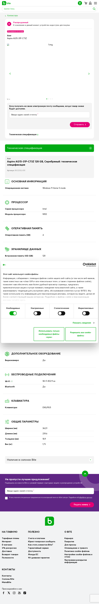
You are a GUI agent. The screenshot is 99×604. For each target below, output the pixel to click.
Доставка (7, 551)
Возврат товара (10, 555)
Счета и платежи (36, 538)
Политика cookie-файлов (76, 551)
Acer (9, 36)
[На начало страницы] (85, 474)
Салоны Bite (8, 579)
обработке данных (85, 497)
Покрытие (69, 542)
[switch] (37, 313)
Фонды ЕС (33, 555)
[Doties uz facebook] (3, 593)
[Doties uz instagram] (14, 593)
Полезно (34, 532)
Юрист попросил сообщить (41, 542)
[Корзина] (85, 3)
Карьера (68, 538)
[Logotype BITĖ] (6, 3)
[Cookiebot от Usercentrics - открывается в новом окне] (84, 265)
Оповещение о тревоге (76, 548)
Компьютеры (12, 15)
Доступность (34, 551)
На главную (9, 532)
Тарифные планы (10, 538)
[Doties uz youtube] (19, 593)
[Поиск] (94, 9)
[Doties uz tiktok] (24, 593)
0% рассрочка (9, 548)
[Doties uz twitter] (8, 593)
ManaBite (90, 3)
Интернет (6, 542)
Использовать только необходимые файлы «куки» (49, 334)
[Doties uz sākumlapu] (49, 521)
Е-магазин (7, 545)
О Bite (68, 532)
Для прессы (70, 545)
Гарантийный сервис (38, 548)
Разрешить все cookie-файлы (80, 334)
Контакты (8, 569)
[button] (81, 3)
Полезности (8, 558)
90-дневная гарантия (39, 558)
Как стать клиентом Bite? (40, 545)
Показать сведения (82, 323)
